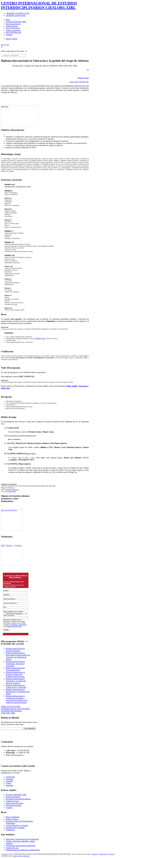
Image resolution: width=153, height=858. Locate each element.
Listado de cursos (12, 801)
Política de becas (12, 819)
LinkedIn (9, 781)
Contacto (9, 808)
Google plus (10, 777)
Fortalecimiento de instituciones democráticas (23, 850)
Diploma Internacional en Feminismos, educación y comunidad (15, 664)
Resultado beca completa (15, 828)
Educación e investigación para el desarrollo (22, 839)
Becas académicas (12, 817)
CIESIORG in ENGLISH (15, 15)
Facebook (9, 779)
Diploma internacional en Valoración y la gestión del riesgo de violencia (16, 681)
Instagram (9, 785)
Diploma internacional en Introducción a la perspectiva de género (18, 692)
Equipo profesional (13, 797)
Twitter (8, 783)
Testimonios (10, 830)
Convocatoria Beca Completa (17, 825)
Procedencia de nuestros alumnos (18, 799)
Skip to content (11, 39)
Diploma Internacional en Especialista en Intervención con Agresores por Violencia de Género (18, 656)
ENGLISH (26, 856)
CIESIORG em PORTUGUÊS (17, 13)
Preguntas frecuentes (13, 805)
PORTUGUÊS (17, 856)
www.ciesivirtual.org (10, 491)
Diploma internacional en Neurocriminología (15, 669)
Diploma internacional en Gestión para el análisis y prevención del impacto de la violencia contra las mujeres (16, 699)
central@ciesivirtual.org (12, 489)
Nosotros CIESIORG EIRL (16, 795)
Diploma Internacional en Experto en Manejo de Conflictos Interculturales (15, 674)
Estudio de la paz (12, 848)
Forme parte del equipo (14, 803)
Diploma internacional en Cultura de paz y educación (16, 686)
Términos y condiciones (99, 854)
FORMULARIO (40, 338)
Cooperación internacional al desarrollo (20, 846)
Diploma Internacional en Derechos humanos (15, 650)
